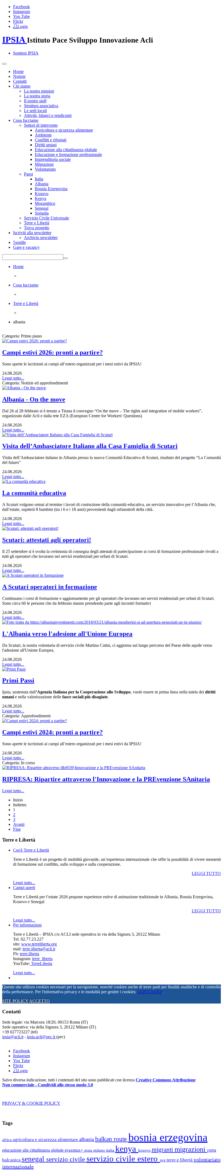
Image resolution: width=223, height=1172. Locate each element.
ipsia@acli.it (12, 1036)
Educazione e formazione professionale (68, 154)
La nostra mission (39, 91)
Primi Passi (18, 680)
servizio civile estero (123, 1158)
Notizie (19, 76)
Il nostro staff (35, 100)
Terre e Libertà (36, 223)
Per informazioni (27, 925)
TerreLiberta (41, 963)
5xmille (19, 242)
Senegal (41, 208)
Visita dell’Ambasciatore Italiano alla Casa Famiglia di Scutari (90, 446)
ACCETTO (39, 1001)
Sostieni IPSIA (26, 53)
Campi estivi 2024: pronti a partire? (52, 732)
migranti (163, 1149)
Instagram (21, 11)
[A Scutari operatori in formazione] (33, 575)
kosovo (145, 1150)
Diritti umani (46, 144)
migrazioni (191, 1149)
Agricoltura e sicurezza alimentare (64, 130)
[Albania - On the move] (24, 388)
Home (18, 71)
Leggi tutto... (13, 378)
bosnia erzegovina (167, 1137)
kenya (126, 1149)
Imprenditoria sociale (53, 159)
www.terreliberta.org (39, 944)
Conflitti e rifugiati (50, 140)
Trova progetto (36, 227)
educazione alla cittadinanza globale (33, 1150)
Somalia (42, 213)
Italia (39, 179)
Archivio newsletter (41, 237)
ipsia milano (95, 1150)
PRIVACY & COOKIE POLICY (31, 1103)
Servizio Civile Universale (46, 218)
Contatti (20, 81)
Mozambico (45, 203)
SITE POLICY (15, 1001)
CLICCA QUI (149, 991)
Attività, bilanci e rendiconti (48, 115)
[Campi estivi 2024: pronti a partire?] (34, 720)
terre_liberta (42, 958)
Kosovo (41, 193)
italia (110, 1150)
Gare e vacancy (26, 247)
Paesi (28, 174)
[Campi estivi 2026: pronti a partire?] (34, 341)
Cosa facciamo (25, 120)
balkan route (111, 1138)
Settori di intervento (41, 125)
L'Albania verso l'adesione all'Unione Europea (67, 633)
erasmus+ (74, 1150)
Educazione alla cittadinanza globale (66, 149)
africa (7, 1139)
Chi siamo (21, 86)
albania (87, 1139)
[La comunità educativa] (23, 481)
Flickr (18, 21)
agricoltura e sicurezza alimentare (46, 1139)
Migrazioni (44, 164)
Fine (17, 829)
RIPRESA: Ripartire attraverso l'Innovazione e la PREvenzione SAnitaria (106, 779)
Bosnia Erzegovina (51, 188)
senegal (34, 1159)
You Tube (21, 16)
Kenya (40, 198)
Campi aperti (24, 887)
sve (163, 1160)
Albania (41, 183)
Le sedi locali (35, 110)
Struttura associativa (41, 105)
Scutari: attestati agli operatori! (46, 539)
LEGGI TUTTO (206, 873)
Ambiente (43, 135)
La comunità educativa (34, 492)
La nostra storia (37, 96)
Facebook (21, 6)
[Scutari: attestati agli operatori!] (30, 528)
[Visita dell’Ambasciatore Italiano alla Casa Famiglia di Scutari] (57, 434)
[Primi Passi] (14, 669)
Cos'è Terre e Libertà (31, 850)
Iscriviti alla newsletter (32, 232)
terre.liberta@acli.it (39, 949)
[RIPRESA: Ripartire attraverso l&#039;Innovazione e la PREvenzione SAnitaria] (73, 767)
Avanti (18, 824)
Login (22, 26)
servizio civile (66, 1159)
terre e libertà (180, 1160)
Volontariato (45, 169)
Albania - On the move (33, 399)
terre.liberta (29, 953)
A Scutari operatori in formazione (49, 586)
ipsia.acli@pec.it (41, 1036)
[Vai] (65, 258)
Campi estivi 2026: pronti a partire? (52, 352)
